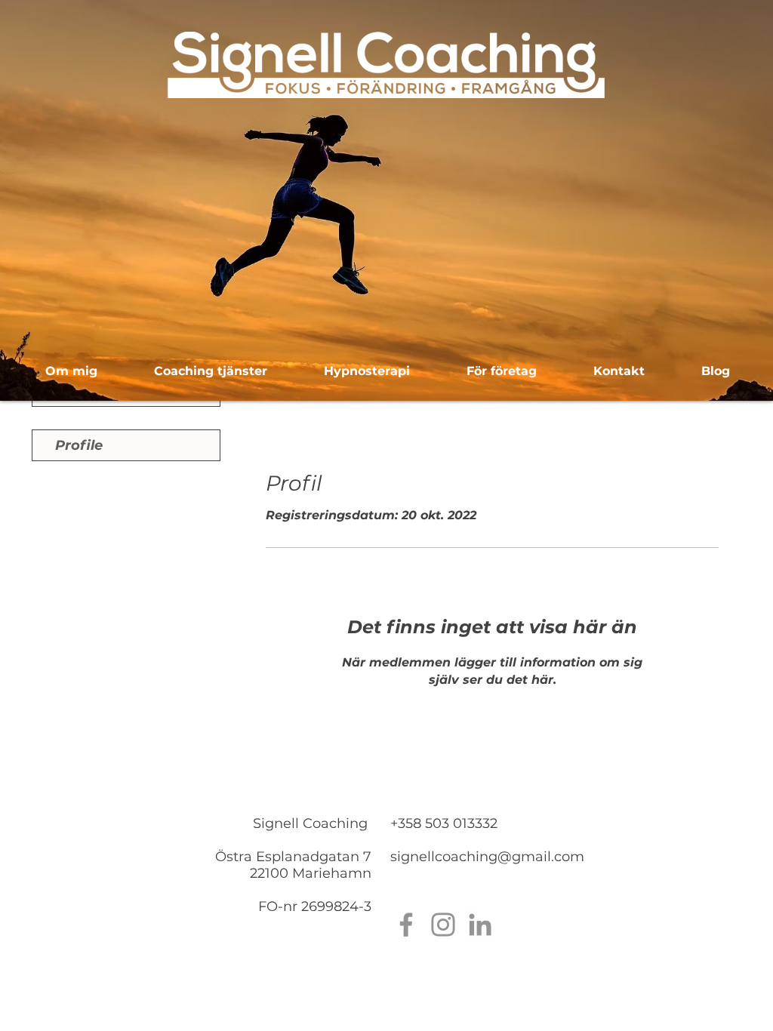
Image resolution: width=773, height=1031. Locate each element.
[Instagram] (443, 924)
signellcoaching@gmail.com (487, 856)
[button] (210, 371)
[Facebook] (406, 924)
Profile (79, 445)
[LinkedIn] (480, 924)
